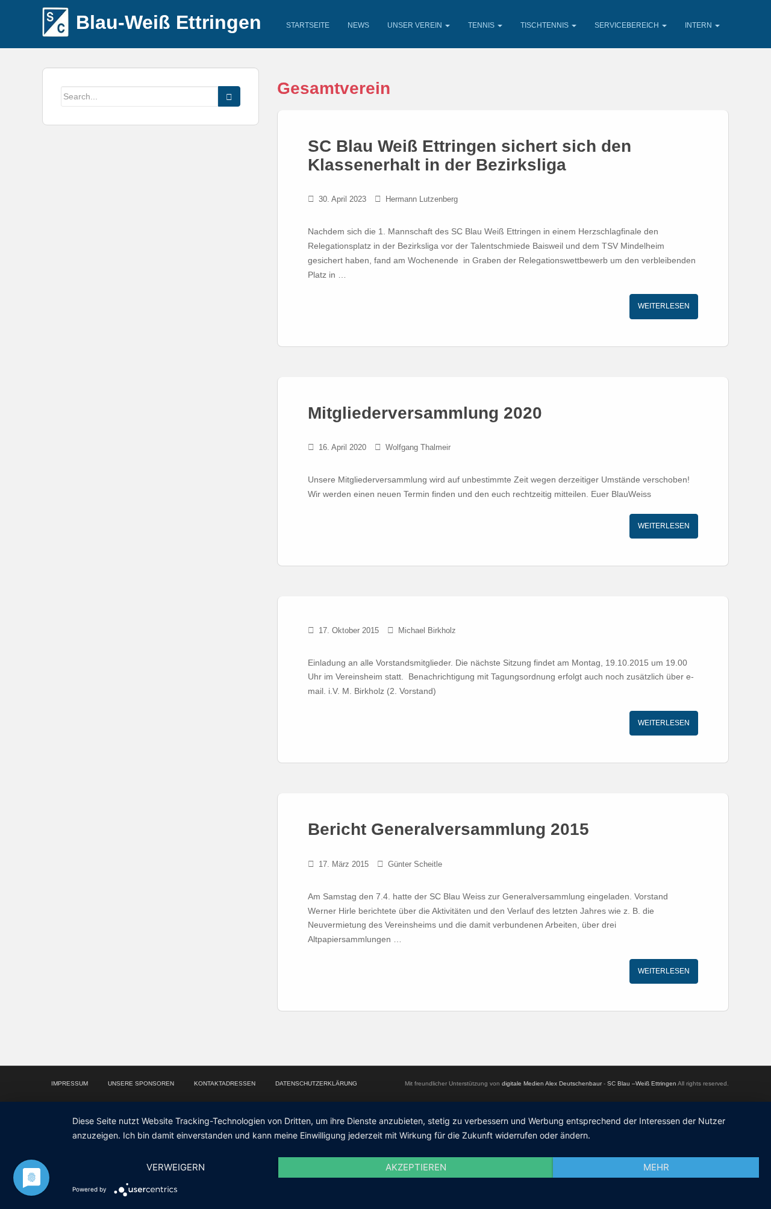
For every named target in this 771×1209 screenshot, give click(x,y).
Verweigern (175, 1167)
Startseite (307, 25)
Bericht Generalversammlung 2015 (448, 829)
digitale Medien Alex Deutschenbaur (552, 1083)
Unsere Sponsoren (141, 1083)
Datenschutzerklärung (316, 1083)
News (358, 25)
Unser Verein (415, 25)
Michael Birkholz (427, 630)
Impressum (69, 1083)
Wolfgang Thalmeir (418, 447)
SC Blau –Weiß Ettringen (641, 1083)
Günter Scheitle (415, 864)
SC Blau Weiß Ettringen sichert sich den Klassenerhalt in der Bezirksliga (469, 155)
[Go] (229, 96)
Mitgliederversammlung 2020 (425, 413)
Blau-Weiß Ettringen (168, 22)
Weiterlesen (664, 306)
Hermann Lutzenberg (422, 199)
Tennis (482, 25)
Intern (699, 25)
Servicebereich (628, 25)
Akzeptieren (416, 1167)
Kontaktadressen (224, 1083)
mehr (656, 1167)
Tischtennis (545, 25)
